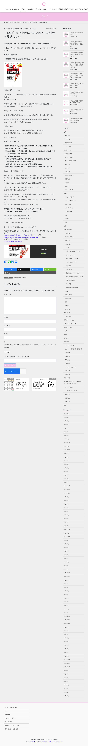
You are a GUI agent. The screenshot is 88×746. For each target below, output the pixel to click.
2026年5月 (67, 424)
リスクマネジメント (71, 262)
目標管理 (67, 363)
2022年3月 (67, 605)
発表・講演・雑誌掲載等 (11, 729)
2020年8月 (67, 674)
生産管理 (67, 168)
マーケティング (69, 157)
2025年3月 (67, 475)
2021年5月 (67, 641)
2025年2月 (67, 478)
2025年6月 (67, 464)
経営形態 (68, 284)
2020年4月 (67, 688)
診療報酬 (67, 309)
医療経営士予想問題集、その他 (74, 276)
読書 (66, 222)
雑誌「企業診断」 (70, 189)
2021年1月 (67, 656)
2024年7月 (67, 504)
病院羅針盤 (68, 298)
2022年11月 (67, 576)
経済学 (67, 182)
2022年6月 (67, 594)
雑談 (65, 405)
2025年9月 (67, 453)
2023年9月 (67, 540)
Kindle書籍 (7, 714)
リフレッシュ (67, 150)
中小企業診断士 (51, 28)
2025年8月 (67, 457)
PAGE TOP (84, 722)
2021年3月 (67, 649)
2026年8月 (67, 413)
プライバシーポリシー (11, 718)
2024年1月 (67, 525)
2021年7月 (67, 634)
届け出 (67, 291)
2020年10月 (67, 667)
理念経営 (66, 338)
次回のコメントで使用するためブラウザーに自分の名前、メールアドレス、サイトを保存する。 (30, 346)
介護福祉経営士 (69, 236)
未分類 (65, 334)
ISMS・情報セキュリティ (73, 251)
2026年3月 (67, 431)
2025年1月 (67, 482)
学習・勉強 (67, 312)
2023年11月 (67, 533)
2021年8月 (67, 630)
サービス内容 (8, 721)
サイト (6, 334)
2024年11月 (67, 489)
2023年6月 (67, 551)
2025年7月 (67, 460)
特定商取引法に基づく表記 (12, 725)
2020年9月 (67, 670)
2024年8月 (67, 500)
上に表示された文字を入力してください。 (17, 356)
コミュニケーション (70, 200)
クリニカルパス (70, 255)
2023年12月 (67, 529)
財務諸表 (67, 374)
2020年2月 (67, 696)
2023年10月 (67, 536)
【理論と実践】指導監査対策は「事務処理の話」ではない (76, 54)
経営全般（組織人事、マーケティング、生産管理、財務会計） (73, 382)
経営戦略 (67, 179)
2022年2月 (67, 609)
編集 (66, 331)
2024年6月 (67, 507)
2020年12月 (67, 659)
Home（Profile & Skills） (11, 707)
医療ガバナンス (70, 269)
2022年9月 (67, 583)
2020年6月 (67, 681)
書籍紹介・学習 (68, 327)
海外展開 (67, 360)
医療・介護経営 (68, 229)
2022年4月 (67, 601)
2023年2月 (67, 565)
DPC (67, 247)
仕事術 (65, 193)
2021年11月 (67, 620)
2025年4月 (67, 471)
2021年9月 (67, 627)
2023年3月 (67, 562)
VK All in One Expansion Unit (55, 741)
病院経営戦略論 (70, 280)
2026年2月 (67, 435)
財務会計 (24, 277)
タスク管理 (68, 204)
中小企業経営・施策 (70, 161)
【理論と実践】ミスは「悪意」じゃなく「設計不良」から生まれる (76, 75)
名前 (6, 317)
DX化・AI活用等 (69, 197)
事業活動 (67, 164)
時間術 (67, 218)
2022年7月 (67, 591)
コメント (7, 295)
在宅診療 (67, 352)
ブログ (6, 711)
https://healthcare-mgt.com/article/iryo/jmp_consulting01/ (21, 237)
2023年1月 (67, 569)
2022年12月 (67, 573)
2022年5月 (67, 598)
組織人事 (67, 171)
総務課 (67, 305)
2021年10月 (67, 623)
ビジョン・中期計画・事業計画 (73, 349)
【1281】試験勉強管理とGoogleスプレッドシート (21, 384)
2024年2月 (67, 522)
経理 (66, 302)
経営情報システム (70, 175)
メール (7, 325)
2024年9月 (67, 497)
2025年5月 (67, 468)
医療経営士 (68, 244)
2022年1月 (67, 612)
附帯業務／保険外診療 (72, 287)
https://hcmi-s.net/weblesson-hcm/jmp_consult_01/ (19, 235)
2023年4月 (67, 558)
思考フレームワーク (70, 323)
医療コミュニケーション (72, 273)
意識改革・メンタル (69, 320)
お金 (65, 132)
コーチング (67, 135)
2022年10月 (67, 580)
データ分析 (67, 139)
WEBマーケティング (71, 390)
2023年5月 (67, 554)
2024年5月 (67, 511)
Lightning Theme (43, 741)
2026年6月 (67, 421)
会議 (66, 215)
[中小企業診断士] (9, 384)
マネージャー (68, 211)
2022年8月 (67, 587)
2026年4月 (67, 428)
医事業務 (67, 240)
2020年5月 (67, 685)
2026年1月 (67, 439)
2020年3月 (67, 692)
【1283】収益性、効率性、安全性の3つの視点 (38, 384)
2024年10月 (67, 493)
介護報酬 (67, 233)
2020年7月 (67, 677)
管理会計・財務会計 (70, 367)
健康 (65, 226)
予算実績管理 (68, 142)
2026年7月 (67, 417)
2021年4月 (67, 645)
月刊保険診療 (68, 294)
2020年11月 (67, 663)
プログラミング (69, 316)
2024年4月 (67, 515)
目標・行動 (67, 378)
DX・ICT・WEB (69, 345)
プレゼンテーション (70, 208)
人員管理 (68, 146)
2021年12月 (67, 616)
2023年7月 (67, 547)
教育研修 (67, 356)
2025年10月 (67, 449)
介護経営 (68, 265)
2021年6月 (67, 638)
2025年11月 (67, 446)
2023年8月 (67, 544)
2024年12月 (67, 486)
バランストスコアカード (72, 258)
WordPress (34, 741)
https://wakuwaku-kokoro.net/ (13, 241)
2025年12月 (67, 442)
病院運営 (66, 341)
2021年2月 (67, 652)
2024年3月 (67, 518)
